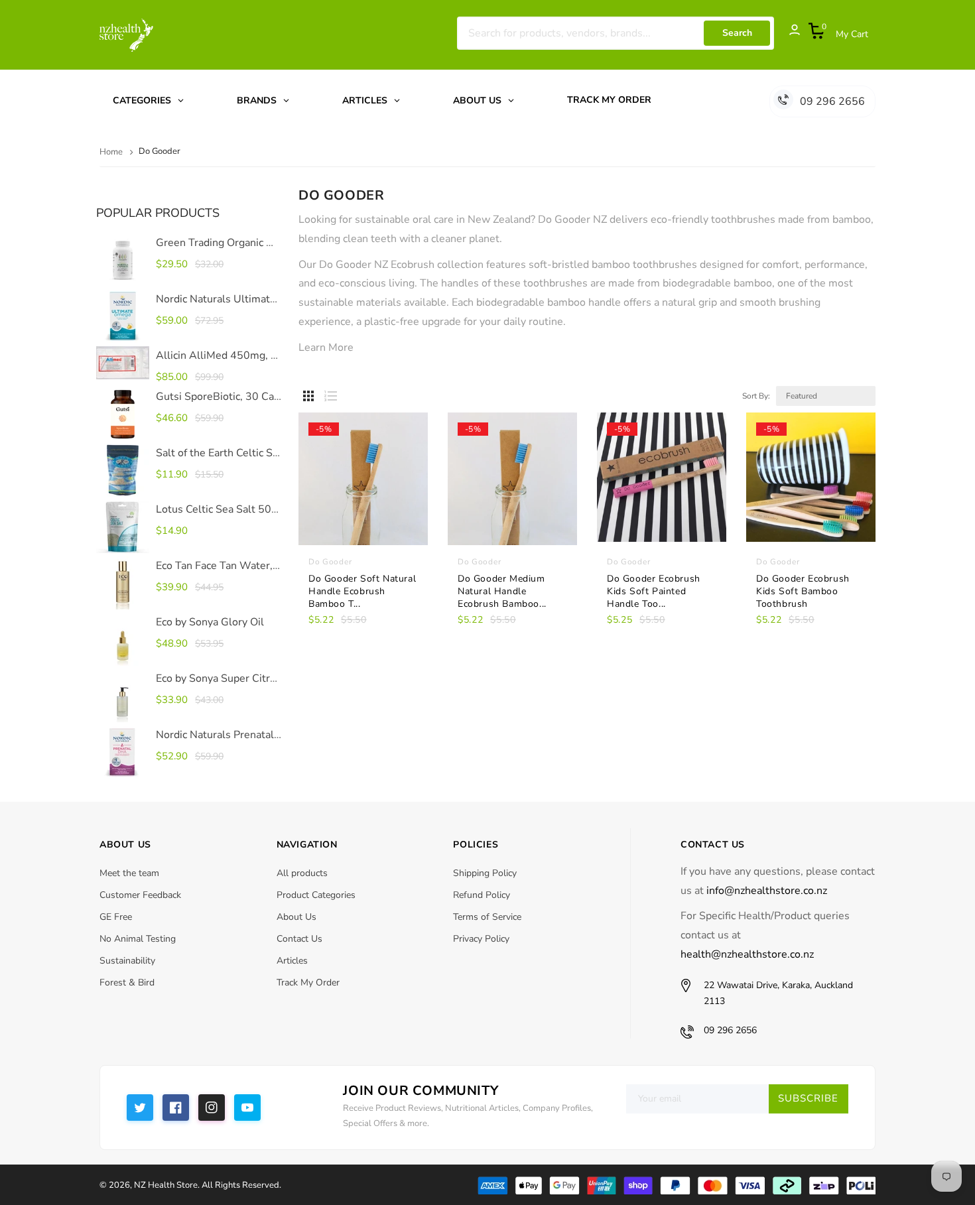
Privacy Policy (481, 938)
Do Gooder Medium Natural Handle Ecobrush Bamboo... (502, 591)
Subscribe (808, 1098)
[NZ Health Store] (676, 1184)
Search (737, 33)
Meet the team (129, 873)
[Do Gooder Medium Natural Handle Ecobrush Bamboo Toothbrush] (512, 498)
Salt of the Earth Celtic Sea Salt (231, 453)
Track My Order (308, 982)
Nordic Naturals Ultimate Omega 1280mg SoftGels (279, 299)
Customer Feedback (140, 895)
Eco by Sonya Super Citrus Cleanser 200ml (259, 678)
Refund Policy (481, 895)
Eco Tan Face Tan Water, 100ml (232, 565)
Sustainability (127, 960)
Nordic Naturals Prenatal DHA (228, 735)
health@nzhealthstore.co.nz (747, 954)
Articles (292, 960)
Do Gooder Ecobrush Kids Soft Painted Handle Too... (653, 591)
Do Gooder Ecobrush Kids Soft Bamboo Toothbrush (803, 591)
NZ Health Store (166, 1185)
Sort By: (756, 396)
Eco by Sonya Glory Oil (210, 622)
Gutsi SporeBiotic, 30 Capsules (231, 396)
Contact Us (299, 938)
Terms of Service (487, 917)
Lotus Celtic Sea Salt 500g (220, 509)
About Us (296, 917)
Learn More (326, 347)
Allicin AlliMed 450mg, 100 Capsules (247, 355)
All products (302, 873)
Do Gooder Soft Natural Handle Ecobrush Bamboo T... (362, 591)
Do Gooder (330, 561)
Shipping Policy (485, 873)
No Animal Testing (137, 938)
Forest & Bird (127, 982)
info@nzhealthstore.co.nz (766, 890)
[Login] (788, 33)
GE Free (115, 917)
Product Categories (316, 895)
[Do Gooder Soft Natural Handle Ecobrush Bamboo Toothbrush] (363, 498)
